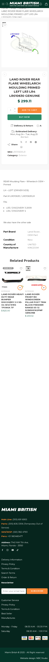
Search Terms (8, 573)
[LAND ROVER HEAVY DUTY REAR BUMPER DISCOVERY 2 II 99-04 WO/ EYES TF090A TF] (12, 277)
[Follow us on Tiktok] (18, 550)
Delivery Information (11, 559)
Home (4, 8)
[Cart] (46, 4)
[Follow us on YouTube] (12, 550)
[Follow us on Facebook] (2, 550)
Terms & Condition (10, 568)
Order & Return (9, 577)
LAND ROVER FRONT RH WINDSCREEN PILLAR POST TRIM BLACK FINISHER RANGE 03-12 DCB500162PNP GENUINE (35, 303)
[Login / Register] (40, 4)
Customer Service (10, 600)
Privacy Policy (8, 564)
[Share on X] (21, 142)
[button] (43, 287)
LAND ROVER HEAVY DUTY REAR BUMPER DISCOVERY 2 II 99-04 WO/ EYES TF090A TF (12, 301)
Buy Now (24, 117)
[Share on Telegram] (36, 142)
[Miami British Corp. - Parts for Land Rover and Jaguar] (24, 4)
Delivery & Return (23, 125)
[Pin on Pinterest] (31, 142)
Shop (13, 8)
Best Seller (6, 613)
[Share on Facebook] (26, 142)
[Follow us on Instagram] (7, 550)
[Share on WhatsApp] (21, 147)
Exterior (23, 8)
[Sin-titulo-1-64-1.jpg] (24, 44)
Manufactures (8, 618)
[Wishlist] (5, 25)
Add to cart (29, 110)
